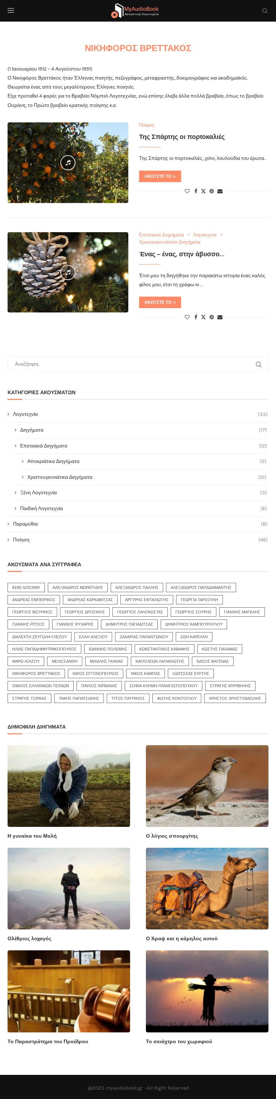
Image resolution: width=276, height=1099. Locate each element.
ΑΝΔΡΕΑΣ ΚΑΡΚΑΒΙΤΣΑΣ (90, 600)
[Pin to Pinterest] (212, 191)
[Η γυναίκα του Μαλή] (69, 786)
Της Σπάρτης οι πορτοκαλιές (182, 136)
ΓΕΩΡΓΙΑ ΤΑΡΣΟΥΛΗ (199, 600)
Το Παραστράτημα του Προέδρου (48, 1041)
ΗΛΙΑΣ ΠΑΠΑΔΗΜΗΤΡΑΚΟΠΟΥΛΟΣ (44, 649)
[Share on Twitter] (203, 191)
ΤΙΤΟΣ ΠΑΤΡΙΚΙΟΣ (128, 698)
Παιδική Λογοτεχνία (143, 508)
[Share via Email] (219, 191)
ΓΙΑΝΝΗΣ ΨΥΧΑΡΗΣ (75, 624)
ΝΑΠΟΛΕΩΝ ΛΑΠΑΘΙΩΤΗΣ (159, 661)
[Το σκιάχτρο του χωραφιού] (207, 991)
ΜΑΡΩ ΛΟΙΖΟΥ (26, 661)
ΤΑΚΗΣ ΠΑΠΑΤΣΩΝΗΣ (79, 698)
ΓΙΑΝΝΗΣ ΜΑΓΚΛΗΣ (242, 612)
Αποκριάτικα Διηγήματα (146, 461)
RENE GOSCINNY (26, 587)
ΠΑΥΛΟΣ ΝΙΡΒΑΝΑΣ (99, 686)
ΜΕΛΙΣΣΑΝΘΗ (65, 661)
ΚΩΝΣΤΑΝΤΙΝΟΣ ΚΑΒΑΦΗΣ (164, 649)
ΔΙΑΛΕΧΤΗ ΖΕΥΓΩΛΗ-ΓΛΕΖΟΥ (39, 637)
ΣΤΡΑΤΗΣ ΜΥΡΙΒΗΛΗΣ (230, 686)
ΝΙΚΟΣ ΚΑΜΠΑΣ (145, 673)
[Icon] (67, 162)
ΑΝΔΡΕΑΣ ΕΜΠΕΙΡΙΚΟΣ (33, 600)
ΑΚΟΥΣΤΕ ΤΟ (157, 176)
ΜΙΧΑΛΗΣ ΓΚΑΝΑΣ (106, 661)
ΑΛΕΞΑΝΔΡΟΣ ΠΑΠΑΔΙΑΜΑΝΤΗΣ (201, 587)
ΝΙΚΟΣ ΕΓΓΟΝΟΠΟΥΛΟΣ (96, 673)
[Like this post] (187, 191)
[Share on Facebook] (195, 191)
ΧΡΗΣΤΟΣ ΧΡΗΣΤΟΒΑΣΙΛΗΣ (235, 698)
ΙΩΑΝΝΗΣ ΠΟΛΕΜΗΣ (108, 649)
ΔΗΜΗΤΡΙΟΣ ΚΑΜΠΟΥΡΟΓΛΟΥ (193, 624)
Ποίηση (140, 540)
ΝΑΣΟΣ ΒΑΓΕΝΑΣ (213, 661)
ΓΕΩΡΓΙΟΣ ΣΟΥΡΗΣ (193, 612)
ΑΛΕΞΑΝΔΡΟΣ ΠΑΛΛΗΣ (136, 587)
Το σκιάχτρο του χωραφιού (179, 1041)
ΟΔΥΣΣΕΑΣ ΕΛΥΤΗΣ (190, 673)
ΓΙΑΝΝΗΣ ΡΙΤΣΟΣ (28, 624)
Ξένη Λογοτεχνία (143, 493)
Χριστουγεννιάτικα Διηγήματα (146, 477)
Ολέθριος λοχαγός (29, 938)
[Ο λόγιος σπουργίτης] (207, 786)
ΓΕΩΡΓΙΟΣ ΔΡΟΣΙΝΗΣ (85, 612)
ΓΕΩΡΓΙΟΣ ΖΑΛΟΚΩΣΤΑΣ (140, 612)
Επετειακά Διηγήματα (143, 446)
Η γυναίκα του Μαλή (32, 836)
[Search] (264, 10)
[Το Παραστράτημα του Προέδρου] (69, 991)
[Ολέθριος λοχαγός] (69, 888)
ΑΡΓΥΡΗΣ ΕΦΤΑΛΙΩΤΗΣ (147, 600)
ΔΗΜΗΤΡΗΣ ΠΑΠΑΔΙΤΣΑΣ (129, 624)
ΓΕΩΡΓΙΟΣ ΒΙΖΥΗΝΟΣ (32, 612)
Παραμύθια (140, 524)
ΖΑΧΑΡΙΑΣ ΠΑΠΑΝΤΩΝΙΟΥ (144, 637)
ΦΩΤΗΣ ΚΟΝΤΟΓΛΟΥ (177, 698)
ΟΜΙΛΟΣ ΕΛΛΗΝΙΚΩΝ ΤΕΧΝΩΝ (40, 686)
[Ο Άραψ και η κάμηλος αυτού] (207, 888)
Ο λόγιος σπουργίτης (172, 836)
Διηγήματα (143, 430)
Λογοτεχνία (140, 414)
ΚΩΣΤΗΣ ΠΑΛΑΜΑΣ (220, 649)
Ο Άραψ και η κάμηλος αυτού (181, 938)
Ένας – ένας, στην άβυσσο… (182, 254)
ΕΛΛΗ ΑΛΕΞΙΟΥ (93, 637)
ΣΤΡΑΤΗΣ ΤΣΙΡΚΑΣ (29, 698)
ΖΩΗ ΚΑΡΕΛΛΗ (194, 637)
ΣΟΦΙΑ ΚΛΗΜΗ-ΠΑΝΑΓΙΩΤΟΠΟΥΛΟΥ (163, 686)
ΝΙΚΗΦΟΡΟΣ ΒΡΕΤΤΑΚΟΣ (36, 673)
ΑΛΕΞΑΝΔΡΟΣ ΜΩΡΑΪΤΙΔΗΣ (77, 587)
